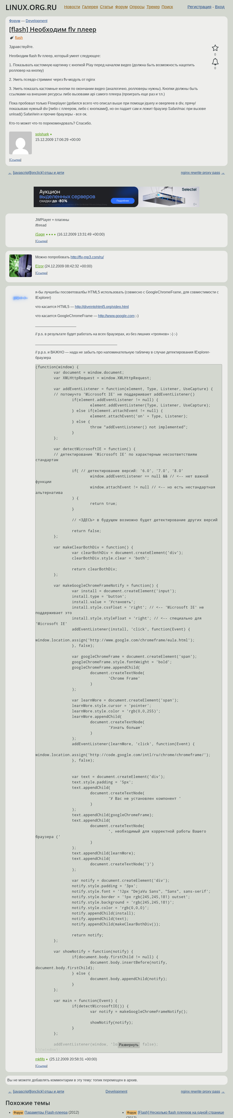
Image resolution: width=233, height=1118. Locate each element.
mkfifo (40, 1059)
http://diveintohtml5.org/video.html (102, 307)
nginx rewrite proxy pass (200, 173)
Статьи (106, 7)
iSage (40, 234)
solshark (42, 134)
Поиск (167, 7)
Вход (220, 7)
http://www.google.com (116, 316)
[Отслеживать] (215, 62)
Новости (72, 7)
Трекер (153, 7)
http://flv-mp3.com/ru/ (87, 257)
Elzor (39, 266)
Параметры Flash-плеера (46, 1112)
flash (19, 38)
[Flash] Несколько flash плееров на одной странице (181, 1112)
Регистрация (199, 7)
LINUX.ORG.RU (31, 7)
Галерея (90, 7)
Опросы (136, 7)
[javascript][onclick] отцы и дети (38, 173)
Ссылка (15, 160)
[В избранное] (215, 48)
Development (36, 21)
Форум (121, 7)
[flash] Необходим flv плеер (52, 29)
